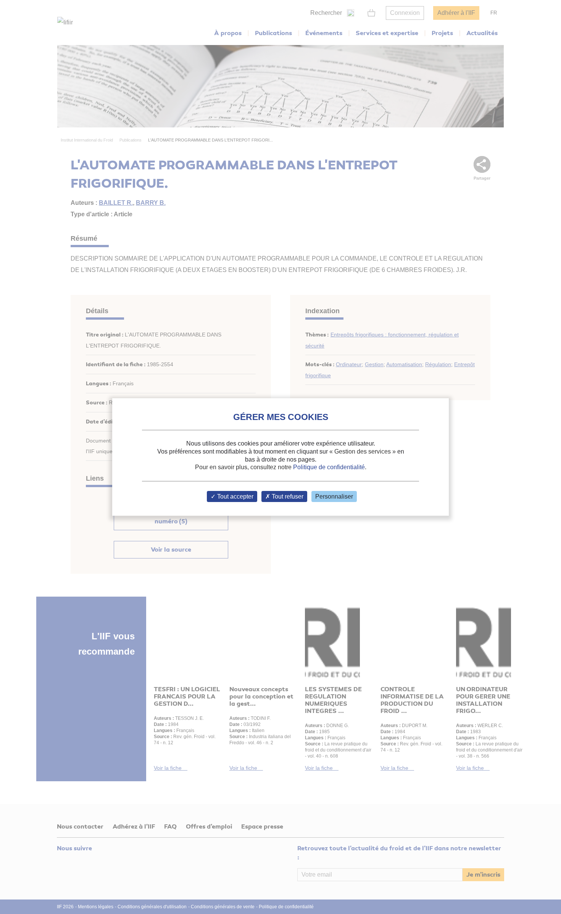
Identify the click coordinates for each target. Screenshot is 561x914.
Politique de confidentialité (329, 467)
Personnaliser (334, 496)
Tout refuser (286, 496)
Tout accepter (234, 496)
